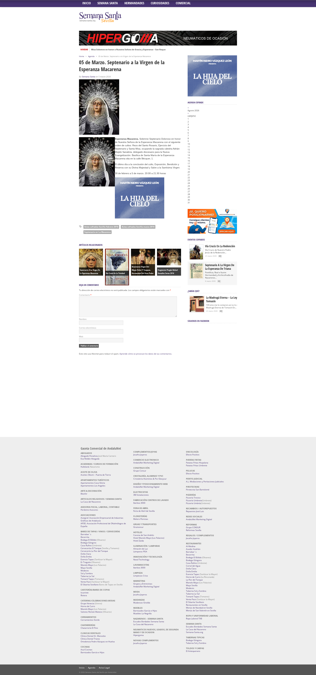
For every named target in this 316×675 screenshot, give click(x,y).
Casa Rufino (86, 545)
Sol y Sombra (87, 573)
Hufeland (85, 466)
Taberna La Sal (87, 576)
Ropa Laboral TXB (194, 618)
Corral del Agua (193, 565)
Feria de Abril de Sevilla (144, 511)
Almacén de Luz (140, 548)
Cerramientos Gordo (90, 619)
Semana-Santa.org (194, 632)
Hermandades (134, 3)
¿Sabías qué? (193, 291)
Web (81, 336)
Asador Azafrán (193, 549)
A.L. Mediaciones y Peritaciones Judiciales (205, 481)
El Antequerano (193, 651)
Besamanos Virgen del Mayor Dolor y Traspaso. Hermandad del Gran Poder (143, 270)
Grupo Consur (139, 470)
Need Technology (141, 559)
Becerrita (85, 537)
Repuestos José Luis (195, 511)
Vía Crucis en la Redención (220, 246)
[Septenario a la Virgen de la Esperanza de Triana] (196, 277)
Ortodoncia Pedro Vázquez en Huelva (98, 641)
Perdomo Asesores (89, 509)
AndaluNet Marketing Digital (146, 462)
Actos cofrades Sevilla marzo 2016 (138, 226)
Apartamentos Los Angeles (93, 485)
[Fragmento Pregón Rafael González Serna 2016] (169, 264)
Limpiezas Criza (140, 575)
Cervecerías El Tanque (91, 548)
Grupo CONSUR (193, 527)
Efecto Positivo (192, 454)
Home (81, 56)
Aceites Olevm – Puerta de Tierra (96, 474)
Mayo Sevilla (86, 567)
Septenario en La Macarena (97, 232)
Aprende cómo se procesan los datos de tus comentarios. (145, 353)
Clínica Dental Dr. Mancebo (93, 636)
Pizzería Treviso (193, 497)
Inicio (86, 3)
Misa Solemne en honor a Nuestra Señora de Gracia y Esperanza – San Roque (128, 50)
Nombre (83, 319)
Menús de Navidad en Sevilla (199, 607)
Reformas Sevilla (193, 530)
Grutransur (138, 527)
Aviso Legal (104, 667)
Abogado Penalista (89, 456)
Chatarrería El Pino (89, 628)
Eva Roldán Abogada (90, 458)
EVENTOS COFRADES (196, 239)
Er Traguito (86, 562)
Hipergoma (138, 635)
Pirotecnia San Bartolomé (197, 489)
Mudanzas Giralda (141, 602)
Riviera (84, 595)
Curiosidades (160, 3)
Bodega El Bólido (88, 539)
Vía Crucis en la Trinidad (115, 273)
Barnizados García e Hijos (92, 652)
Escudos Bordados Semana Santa (148, 621)
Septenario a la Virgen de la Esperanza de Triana (219, 266)
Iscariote (85, 592)
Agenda (91, 56)
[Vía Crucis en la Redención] (196, 258)
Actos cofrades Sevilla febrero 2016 (101, 226)
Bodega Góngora (88, 542)
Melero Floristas (140, 519)
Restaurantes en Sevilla (196, 605)
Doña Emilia (86, 556)
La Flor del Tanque (194, 579)
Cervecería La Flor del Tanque (94, 551)
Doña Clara (86, 553)
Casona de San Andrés (143, 535)
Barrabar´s (86, 534)
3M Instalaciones (141, 494)
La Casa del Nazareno (91, 501)
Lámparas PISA (140, 551)
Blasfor (84, 493)
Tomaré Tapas (87, 579)
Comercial (183, 3)
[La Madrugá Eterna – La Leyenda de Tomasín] (196, 311)
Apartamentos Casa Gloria (93, 482)
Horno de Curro (88, 606)
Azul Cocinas (86, 649)
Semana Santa (107, 3)
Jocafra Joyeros (140, 454)
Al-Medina (190, 546)
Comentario (85, 295)
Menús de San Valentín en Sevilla (201, 610)
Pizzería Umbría (193, 503)
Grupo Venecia (87, 603)
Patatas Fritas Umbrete (196, 465)
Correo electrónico (87, 327)
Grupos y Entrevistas (142, 583)
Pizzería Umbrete (194, 500)
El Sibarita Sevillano (90, 584)
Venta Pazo (86, 581)
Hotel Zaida (138, 540)
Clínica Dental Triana (90, 638)
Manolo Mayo (87, 565)
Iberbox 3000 (139, 503)
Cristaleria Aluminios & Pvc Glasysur (150, 478)
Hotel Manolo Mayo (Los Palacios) (148, 538)
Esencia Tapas (87, 559)
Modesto (85, 570)
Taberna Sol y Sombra (196, 591)
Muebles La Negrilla (142, 613)
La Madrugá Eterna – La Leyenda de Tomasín (226, 299)
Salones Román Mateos (91, 611)
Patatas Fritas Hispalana (197, 462)
